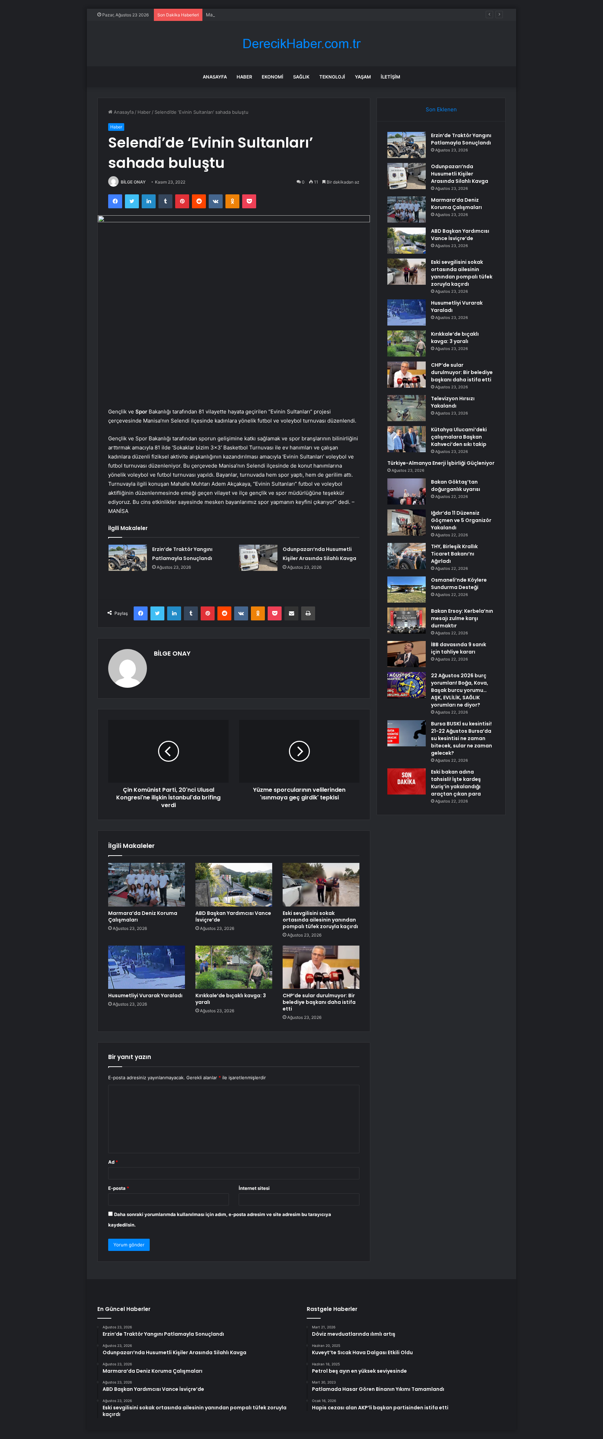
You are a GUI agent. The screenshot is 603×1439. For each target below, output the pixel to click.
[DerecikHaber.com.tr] (301, 43)
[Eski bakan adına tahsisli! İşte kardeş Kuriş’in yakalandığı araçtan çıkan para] (406, 781)
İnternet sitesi (254, 1188)
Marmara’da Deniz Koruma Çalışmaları (245, 14)
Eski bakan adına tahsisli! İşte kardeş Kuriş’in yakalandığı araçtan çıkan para (456, 782)
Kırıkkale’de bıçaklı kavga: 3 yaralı (230, 999)
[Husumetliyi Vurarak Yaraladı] (146, 967)
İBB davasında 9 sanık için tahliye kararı (458, 648)
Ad (113, 1162)
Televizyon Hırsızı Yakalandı (453, 402)
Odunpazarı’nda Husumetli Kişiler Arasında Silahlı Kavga (459, 174)
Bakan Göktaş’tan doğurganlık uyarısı (455, 485)
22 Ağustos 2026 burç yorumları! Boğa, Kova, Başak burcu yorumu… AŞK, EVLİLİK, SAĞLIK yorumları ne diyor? (459, 690)
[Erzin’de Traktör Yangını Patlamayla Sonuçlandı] (128, 558)
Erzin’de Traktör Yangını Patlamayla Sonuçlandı (461, 139)
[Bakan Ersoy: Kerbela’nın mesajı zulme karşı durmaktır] (406, 620)
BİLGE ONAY (133, 182)
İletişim (390, 77)
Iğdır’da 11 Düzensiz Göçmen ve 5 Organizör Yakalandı (461, 520)
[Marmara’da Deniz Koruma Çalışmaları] (146, 884)
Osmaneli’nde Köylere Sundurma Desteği (459, 583)
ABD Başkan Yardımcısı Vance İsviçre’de (233, 916)
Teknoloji (332, 77)
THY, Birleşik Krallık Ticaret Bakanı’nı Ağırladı (454, 554)
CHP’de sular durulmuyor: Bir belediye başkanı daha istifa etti (319, 1002)
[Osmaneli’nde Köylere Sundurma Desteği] (406, 589)
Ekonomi (272, 77)
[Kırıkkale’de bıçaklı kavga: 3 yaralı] (233, 967)
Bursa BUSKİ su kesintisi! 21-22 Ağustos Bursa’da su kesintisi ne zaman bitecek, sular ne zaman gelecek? (461, 738)
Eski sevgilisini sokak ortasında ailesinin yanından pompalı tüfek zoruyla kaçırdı (320, 920)
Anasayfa (215, 77)
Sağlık (301, 77)
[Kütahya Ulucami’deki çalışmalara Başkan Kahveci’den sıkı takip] (406, 439)
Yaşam (363, 77)
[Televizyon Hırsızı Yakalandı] (406, 408)
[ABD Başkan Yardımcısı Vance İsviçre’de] (233, 884)
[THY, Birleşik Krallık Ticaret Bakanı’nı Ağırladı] (406, 556)
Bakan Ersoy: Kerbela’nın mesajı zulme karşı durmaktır (462, 618)
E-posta (118, 1188)
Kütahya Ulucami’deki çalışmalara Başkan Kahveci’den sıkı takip (459, 437)
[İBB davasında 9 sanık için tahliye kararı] (406, 654)
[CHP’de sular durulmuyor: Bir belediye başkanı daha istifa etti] (321, 967)
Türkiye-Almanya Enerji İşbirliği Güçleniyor (440, 463)
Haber (244, 77)
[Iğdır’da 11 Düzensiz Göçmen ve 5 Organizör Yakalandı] (406, 522)
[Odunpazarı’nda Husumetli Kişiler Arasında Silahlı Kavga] (258, 558)
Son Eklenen (441, 109)
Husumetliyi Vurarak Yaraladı (145, 995)
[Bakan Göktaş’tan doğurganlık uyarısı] (406, 491)
